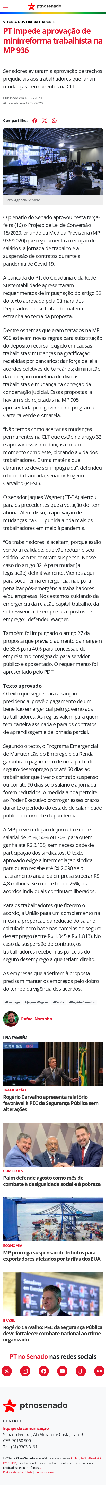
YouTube (62, 1371)
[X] (44, 120)
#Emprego (12, 1002)
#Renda (58, 1002)
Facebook (44, 1371)
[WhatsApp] (54, 120)
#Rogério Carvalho (82, 1002)
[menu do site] (6, 6)
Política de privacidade (17, 1472)
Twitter (7, 1371)
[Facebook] (34, 120)
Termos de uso (45, 1472)
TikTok (81, 1371)
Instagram (25, 1371)
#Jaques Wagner (36, 1002)
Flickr (99, 1371)
